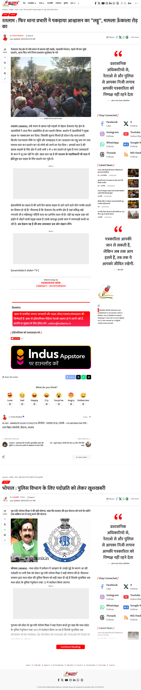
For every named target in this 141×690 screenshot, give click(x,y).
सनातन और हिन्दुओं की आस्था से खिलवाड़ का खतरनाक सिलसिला (110, 171)
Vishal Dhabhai (18, 35)
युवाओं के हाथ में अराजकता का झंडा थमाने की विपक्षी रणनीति (110, 181)
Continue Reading (70, 647)
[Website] (90, 417)
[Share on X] (120, 37)
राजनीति (103, 186)
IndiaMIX (15, 497)
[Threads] (118, 3)
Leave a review (82, 457)
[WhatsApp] (114, 3)
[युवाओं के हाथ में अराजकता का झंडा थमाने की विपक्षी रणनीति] (133, 183)
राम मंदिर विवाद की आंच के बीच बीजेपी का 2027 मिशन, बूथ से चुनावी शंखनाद (111, 212)
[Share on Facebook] (116, 37)
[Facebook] (95, 3)
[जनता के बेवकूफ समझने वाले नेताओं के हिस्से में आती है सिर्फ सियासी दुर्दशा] (133, 194)
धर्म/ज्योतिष (104, 175)
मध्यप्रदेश (13, 15)
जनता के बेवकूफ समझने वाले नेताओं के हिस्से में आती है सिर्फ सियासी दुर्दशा (111, 192)
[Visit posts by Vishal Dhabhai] (5, 417)
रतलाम (5, 15)
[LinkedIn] (110, 3)
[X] (99, 3)
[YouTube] (103, 3)
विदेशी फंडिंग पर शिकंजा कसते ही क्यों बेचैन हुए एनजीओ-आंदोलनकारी (111, 202)
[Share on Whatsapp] (123, 37)
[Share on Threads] (127, 37)
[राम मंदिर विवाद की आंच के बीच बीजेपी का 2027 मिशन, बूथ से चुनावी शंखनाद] (133, 215)
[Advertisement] (51, 183)
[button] (78, 3)
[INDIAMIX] (11, 3)
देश (98, 175)
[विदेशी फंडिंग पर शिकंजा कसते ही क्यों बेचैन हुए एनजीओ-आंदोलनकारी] (133, 204)
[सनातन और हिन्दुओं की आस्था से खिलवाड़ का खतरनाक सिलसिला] (133, 173)
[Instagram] (107, 3)
